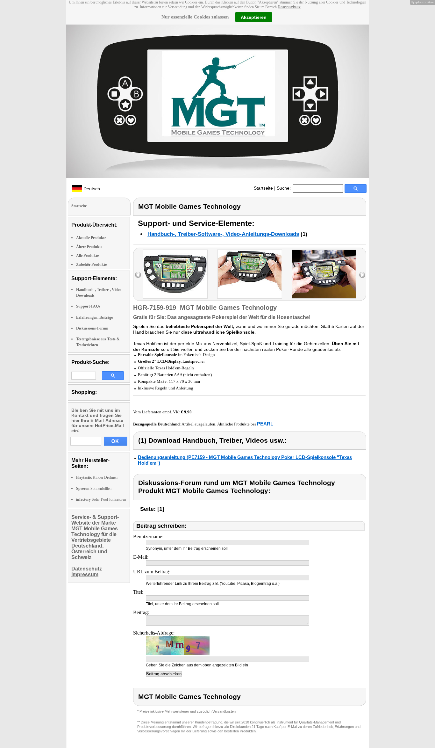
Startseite (263, 188)
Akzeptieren (254, 16)
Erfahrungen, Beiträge (94, 317)
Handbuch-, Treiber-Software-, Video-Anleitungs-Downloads (223, 234)
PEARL (265, 423)
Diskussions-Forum (92, 328)
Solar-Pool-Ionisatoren (101, 499)
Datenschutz (289, 7)
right (362, 275)
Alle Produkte (87, 255)
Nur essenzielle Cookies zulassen (195, 16)
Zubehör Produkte (91, 264)
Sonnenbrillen (93, 488)
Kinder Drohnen (97, 477)
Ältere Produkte (89, 246)
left (138, 275)
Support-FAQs (88, 306)
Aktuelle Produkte (91, 238)
